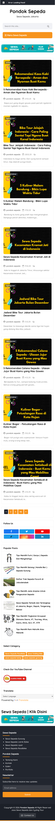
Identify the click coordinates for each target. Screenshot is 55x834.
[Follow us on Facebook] (11, 531)
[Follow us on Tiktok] (11, 536)
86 (21, 512)
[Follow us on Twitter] (26, 531)
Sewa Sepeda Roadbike (15, 654)
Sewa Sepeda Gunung (15, 739)
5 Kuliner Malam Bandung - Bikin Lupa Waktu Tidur (25, 202)
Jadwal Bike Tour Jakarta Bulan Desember (21, 314)
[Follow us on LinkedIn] (42, 536)
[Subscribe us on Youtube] (42, 531)
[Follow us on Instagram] (26, 536)
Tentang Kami (11, 760)
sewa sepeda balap (13, 658)
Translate (23, 700)
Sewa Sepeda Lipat (14, 745)
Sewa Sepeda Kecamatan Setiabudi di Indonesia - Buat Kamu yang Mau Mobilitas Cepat (25, 482)
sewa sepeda (10, 230)
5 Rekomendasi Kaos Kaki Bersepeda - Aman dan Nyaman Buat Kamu (25, 91)
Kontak (8, 763)
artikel (8, 62)
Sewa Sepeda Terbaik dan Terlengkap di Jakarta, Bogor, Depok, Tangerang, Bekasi (33, 606)
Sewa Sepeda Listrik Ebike (17, 742)
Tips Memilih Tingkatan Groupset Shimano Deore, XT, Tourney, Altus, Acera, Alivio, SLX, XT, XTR (32, 619)
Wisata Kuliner (11, 174)
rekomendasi (10, 341)
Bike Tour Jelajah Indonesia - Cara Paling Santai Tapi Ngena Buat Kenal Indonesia (27, 147)
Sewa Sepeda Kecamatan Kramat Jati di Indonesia (26, 258)
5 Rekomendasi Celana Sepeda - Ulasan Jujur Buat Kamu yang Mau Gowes (26, 370)
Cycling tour (10, 118)
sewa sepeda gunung (33, 658)
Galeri (8, 766)
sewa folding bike (35, 654)
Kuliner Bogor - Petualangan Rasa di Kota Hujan (24, 425)
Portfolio (9, 769)
